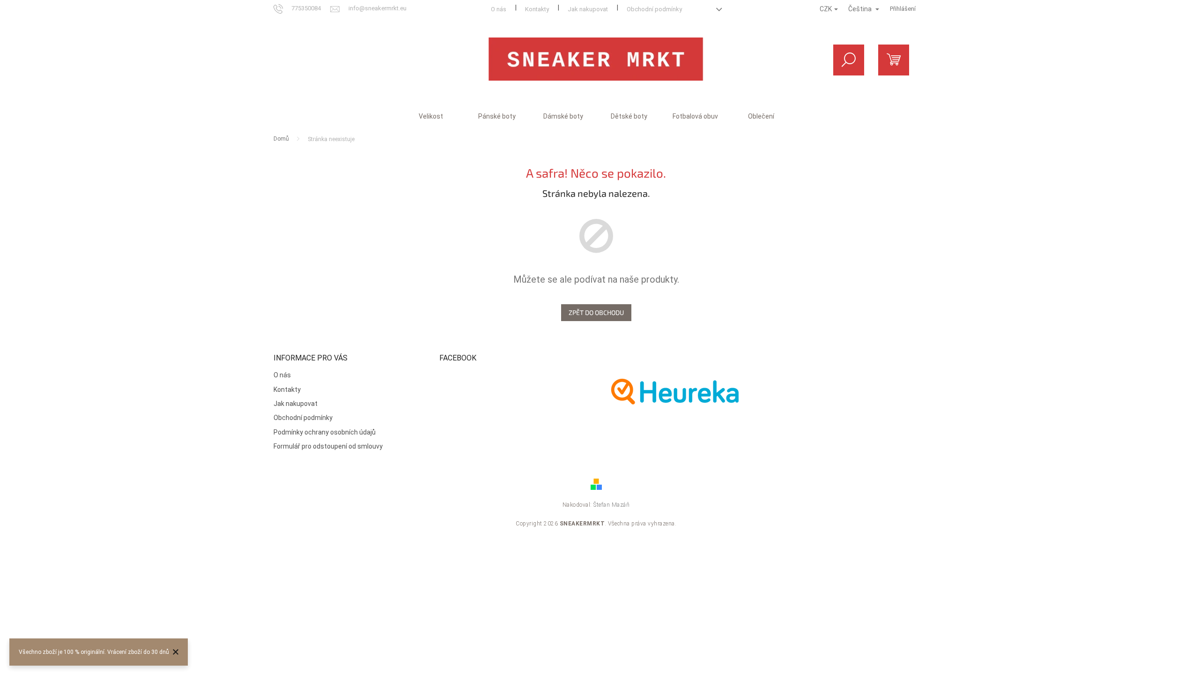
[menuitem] (431, 116)
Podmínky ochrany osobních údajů (325, 432)
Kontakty (537, 9)
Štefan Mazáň (611, 505)
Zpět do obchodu (596, 312)
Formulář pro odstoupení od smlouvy (328, 446)
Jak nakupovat (588, 9)
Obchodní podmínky (654, 9)
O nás (498, 9)
